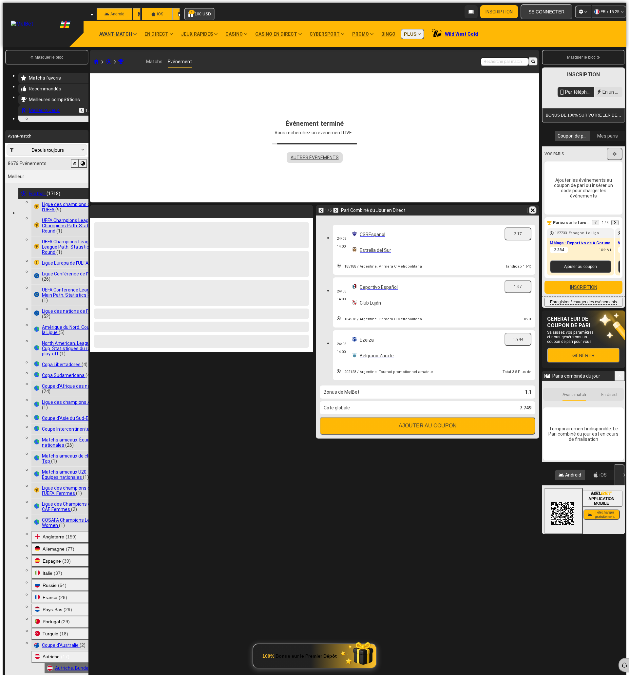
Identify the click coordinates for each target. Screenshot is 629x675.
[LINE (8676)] (96, 61)
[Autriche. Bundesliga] (121, 61)
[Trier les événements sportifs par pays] (83, 203)
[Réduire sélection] (75, 203)
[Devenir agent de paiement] (471, 11)
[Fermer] (620, 534)
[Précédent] (81, 110)
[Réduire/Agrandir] (619, 436)
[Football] (109, 61)
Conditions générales (580, 155)
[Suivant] (335, 210)
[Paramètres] (583, 12)
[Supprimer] (533, 210)
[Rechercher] (533, 61)
